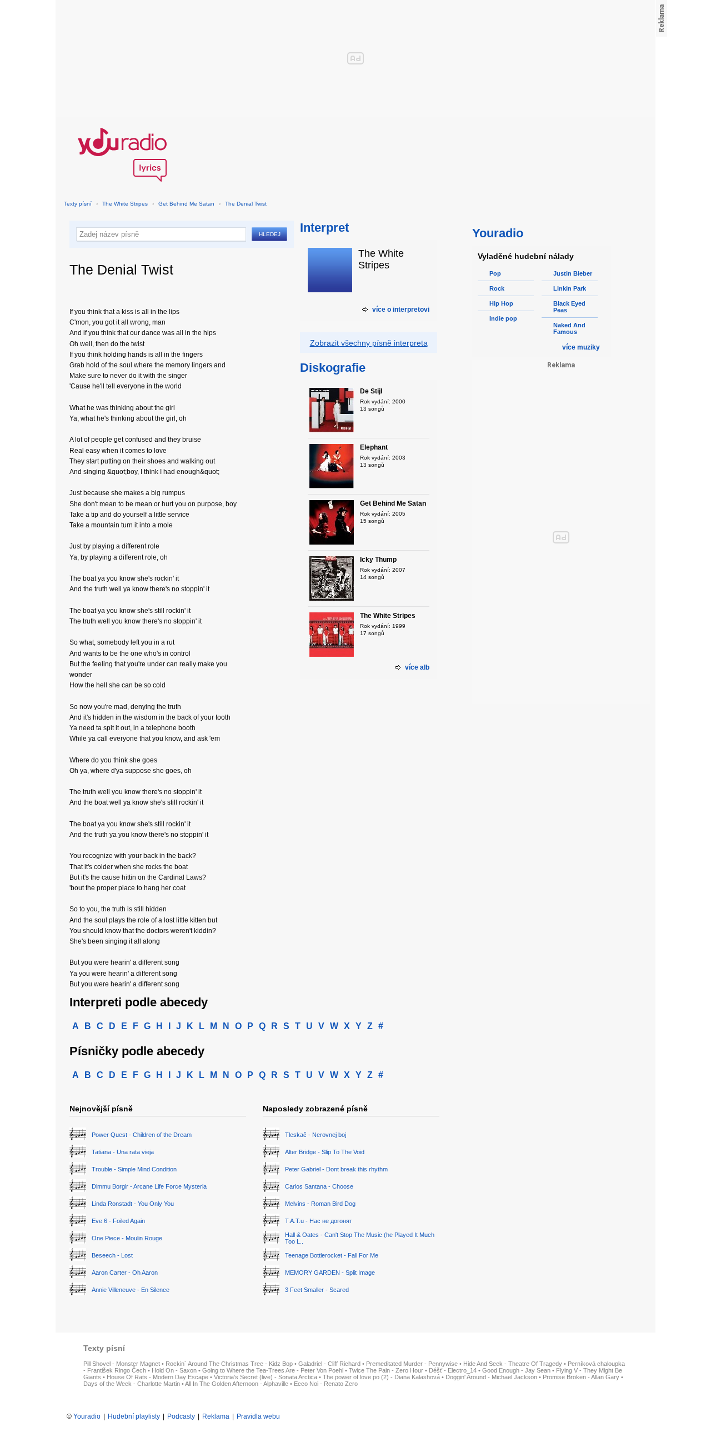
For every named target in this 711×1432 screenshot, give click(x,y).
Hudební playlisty (134, 1416)
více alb (417, 667)
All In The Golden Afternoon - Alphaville (236, 1383)
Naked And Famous (569, 328)
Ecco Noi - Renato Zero (326, 1383)
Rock (496, 288)
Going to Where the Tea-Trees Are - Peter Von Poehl (272, 1370)
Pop (495, 273)
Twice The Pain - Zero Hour (386, 1370)
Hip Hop (501, 303)
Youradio (87, 1416)
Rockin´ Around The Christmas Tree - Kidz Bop (229, 1363)
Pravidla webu (258, 1416)
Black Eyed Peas (569, 306)
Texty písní (78, 204)
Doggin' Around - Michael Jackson (491, 1377)
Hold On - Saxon (174, 1370)
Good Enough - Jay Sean (516, 1370)
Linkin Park (569, 288)
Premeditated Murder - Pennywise (412, 1363)
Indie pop (503, 318)
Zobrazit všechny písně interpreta (369, 342)
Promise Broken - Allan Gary (581, 1377)
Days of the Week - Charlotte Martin (131, 1383)
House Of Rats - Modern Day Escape (157, 1377)
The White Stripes (125, 204)
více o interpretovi (400, 309)
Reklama (215, 1416)
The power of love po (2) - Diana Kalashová (381, 1377)
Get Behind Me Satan (186, 204)
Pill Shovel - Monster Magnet (121, 1363)
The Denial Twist (246, 204)
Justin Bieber (572, 273)
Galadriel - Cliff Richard (329, 1363)
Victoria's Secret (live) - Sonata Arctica (265, 1377)
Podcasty (181, 1416)
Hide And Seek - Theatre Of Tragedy (512, 1363)
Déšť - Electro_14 (453, 1370)
